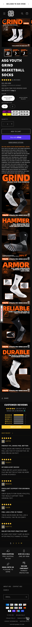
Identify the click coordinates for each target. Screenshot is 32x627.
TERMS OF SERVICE (22, 618)
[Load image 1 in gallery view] (7, 52)
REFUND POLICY (20, 615)
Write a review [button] (16, 427)
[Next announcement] (28, 4)
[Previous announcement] (3, 4)
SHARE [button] (6, 398)
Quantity (5, 119)
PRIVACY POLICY (10, 618)
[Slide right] (30, 53)
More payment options (16, 142)
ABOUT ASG (7, 586)
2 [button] (13, 543)
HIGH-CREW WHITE (8, 98)
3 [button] (16, 543)
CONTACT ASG (17, 586)
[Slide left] (2, 53)
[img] (6, 438)
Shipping (4, 85)
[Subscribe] (26, 596)
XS (5, 106)
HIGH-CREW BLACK (24, 99)
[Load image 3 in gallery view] (24, 52)
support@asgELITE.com (17, 624)
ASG (13, 615)
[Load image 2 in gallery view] (16, 52)
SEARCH (6, 590)
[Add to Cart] (28, 619)
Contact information (11, 621)
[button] (4, 13)
